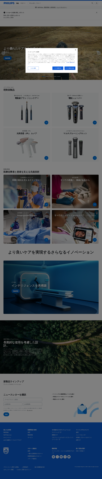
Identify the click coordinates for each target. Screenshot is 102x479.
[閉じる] (75, 50)
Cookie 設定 (33, 68)
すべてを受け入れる (70, 68)
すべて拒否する (58, 68)
